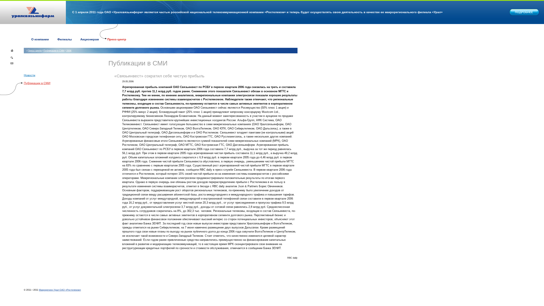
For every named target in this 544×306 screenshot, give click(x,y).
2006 (68, 50)
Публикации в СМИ (54, 50)
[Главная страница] (12, 51)
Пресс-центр (116, 39)
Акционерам (89, 39)
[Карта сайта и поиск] (12, 58)
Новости (29, 75)
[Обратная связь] (12, 64)
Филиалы (64, 39)
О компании (40, 39)
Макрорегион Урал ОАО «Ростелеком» (60, 290)
